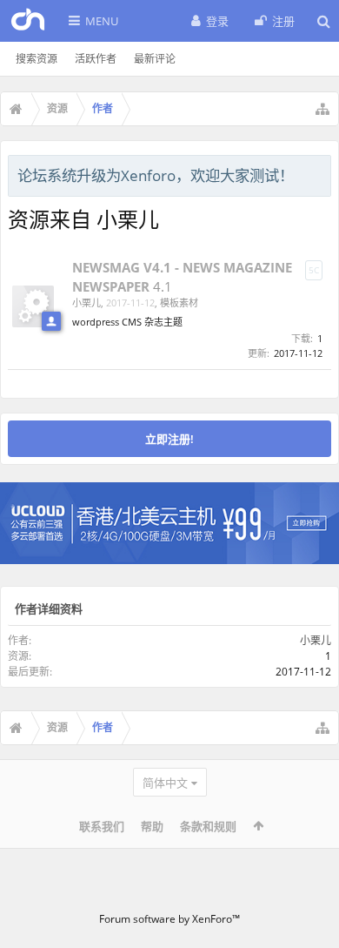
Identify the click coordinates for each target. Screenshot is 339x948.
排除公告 (319, 173)
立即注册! (169, 439)
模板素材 (179, 302)
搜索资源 (36, 58)
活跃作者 (95, 58)
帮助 (152, 826)
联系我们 (101, 826)
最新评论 (155, 58)
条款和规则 (208, 826)
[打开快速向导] (322, 108)
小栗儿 (86, 302)
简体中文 (165, 782)
